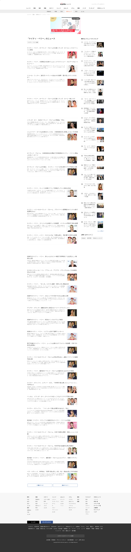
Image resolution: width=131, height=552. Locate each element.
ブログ (87, 526)
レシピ (78, 528)
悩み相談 (60, 528)
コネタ (61, 501)
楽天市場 (89, 238)
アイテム (83, 526)
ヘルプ (95, 511)
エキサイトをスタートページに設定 (65, 535)
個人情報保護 (70, 539)
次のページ (65, 485)
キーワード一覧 (97, 505)
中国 (28, 512)
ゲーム (53, 503)
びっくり (62, 499)
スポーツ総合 (47, 499)
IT (52, 505)
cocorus (55, 528)
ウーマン (74, 528)
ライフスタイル (72, 503)
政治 (28, 503)
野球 (45, 501)
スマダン (71, 499)
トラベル (71, 505)
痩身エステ (68, 530)
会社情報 (48, 539)
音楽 (61, 11)
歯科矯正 (97, 528)
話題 (78, 501)
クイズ (84, 8)
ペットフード (58, 530)
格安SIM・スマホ (99, 526)
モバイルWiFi (49, 528)
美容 (102, 528)
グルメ (53, 507)
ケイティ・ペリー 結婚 (33, 42)
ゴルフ (45, 505)
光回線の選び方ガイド (45, 526)
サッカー (46, 503)
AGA (63, 530)
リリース (96, 499)
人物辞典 (96, 507)
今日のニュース (101, 8)
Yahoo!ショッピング (97, 238)
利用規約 (53, 539)
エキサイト (102, 4)
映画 (56, 11)
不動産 (92, 528)
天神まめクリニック (70, 526)
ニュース (28, 8)
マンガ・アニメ (55, 501)
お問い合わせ (82, 539)
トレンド (59, 8)
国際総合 (29, 510)
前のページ (40, 485)
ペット (61, 505)
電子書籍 (74, 530)
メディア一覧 (97, 503)
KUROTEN (36, 526)
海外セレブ (69, 11)
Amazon (83, 238)
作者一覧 (96, 501)
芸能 (45, 8)
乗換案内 (88, 528)
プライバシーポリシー (61, 539)
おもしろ (66, 8)
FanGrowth (53, 526)
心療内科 (78, 526)
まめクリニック (61, 526)
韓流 (76, 11)
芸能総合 (49, 11)
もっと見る (100, 231)
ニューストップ (95, 4)
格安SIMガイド (31, 528)
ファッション (55, 509)
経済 (28, 501)
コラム (72, 8)
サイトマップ (97, 509)
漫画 (78, 8)
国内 (35, 8)
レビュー (54, 499)
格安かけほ (42, 528)
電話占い (92, 526)
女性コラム (71, 501)
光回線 (37, 528)
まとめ (82, 11)
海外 (40, 8)
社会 (28, 499)
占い (70, 528)
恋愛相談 (65, 528)
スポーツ (51, 8)
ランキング (91, 8)
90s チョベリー (72, 507)
